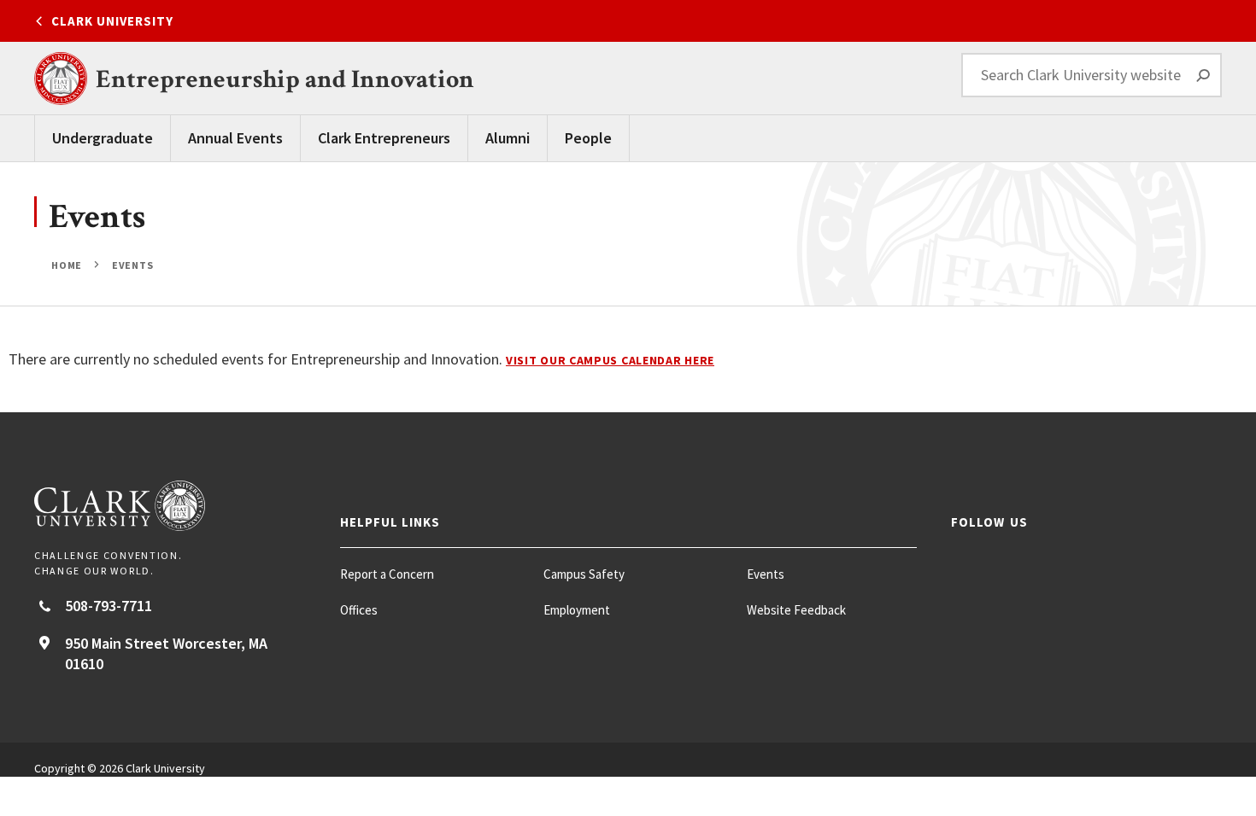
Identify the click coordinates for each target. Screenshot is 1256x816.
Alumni (507, 138)
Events (131, 265)
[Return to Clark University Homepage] (170, 506)
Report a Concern (387, 574)
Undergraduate (102, 138)
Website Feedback (796, 610)
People (588, 138)
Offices (359, 610)
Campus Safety (584, 574)
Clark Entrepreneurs (384, 138)
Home (68, 265)
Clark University (112, 21)
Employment (576, 610)
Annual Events (235, 138)
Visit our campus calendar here (610, 360)
